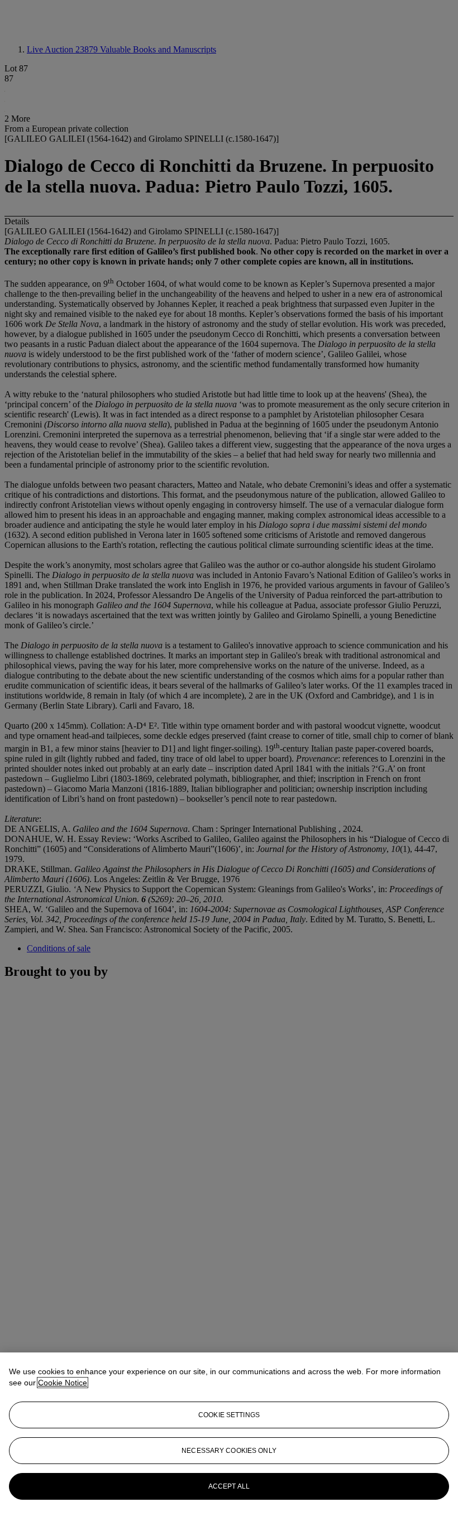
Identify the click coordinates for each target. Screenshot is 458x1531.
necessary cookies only (229, 1451)
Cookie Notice (62, 1382)
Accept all (229, 1486)
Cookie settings (229, 1415)
